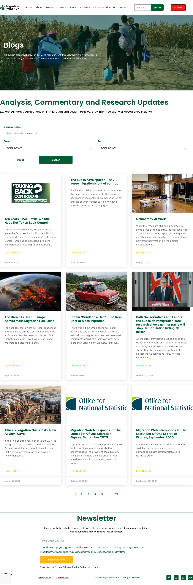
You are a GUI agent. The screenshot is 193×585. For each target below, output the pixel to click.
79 (116, 494)
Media (63, 7)
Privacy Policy (61, 567)
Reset (20, 159)
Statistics (84, 7)
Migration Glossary (104, 7)
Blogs (73, 7)
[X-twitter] (176, 577)
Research (51, 7)
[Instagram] (183, 577)
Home (28, 7)
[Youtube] (190, 577)
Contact (123, 7)
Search (157, 7)
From (7, 141)
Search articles (12, 127)
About (39, 7)
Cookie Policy (79, 567)
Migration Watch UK (12, 7)
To (99, 141)
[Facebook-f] (168, 577)
